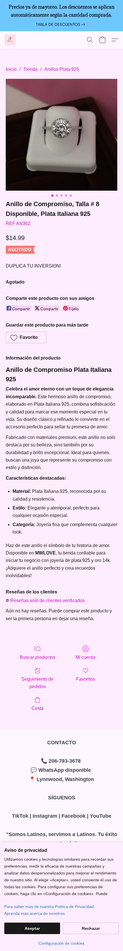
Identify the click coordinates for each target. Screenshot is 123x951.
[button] (10, 39)
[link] (61, 24)
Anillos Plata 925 (61, 69)
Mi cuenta (85, 657)
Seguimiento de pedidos (37, 683)
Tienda (30, 69)
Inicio (11, 69)
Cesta (37, 708)
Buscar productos (37, 657)
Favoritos (85, 679)
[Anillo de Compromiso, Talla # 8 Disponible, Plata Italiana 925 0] (61, 135)
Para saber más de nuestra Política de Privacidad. (49, 906)
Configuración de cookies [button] (61, 943)
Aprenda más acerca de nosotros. (35, 913)
